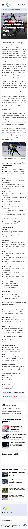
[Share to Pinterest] (14, 396)
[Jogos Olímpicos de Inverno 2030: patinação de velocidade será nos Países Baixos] (5, 497)
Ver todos (4, 423)
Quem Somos (5, 518)
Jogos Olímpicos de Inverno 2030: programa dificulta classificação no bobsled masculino (16, 481)
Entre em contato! (7, 520)
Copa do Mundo (15, 18)
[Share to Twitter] (11, 396)
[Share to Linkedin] (16, 396)
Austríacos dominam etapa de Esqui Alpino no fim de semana (17, 427)
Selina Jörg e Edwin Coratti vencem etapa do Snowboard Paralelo (18, 436)
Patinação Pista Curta (19, 392)
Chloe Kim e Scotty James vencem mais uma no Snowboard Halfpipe (17, 444)
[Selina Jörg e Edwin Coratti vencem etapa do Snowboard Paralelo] (5, 437)
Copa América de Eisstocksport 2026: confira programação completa (17, 474)
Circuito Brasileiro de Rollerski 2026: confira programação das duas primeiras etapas (17, 490)
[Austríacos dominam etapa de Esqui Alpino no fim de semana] (5, 428)
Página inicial (6, 18)
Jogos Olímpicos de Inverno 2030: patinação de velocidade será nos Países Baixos (17, 497)
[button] (21, 396)
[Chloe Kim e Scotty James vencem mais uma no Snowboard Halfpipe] (5, 445)
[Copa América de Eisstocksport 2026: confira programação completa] (5, 474)
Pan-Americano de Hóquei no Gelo (11, 9)
